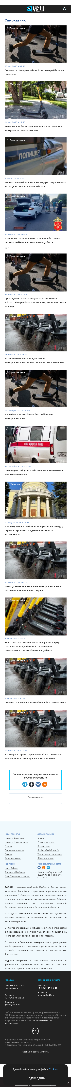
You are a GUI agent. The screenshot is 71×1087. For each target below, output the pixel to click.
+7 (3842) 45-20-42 (47, 988)
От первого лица (13, 858)
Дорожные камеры (14, 850)
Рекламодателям (35, 797)
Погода (8, 854)
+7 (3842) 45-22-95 (14, 997)
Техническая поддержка (49, 854)
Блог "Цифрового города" (17, 876)
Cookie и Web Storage (48, 850)
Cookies (53, 1069)
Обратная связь (45, 858)
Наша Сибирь (11, 868)
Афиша (8, 846)
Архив (40, 838)
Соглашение (43, 846)
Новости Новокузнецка (16, 842)
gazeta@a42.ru (12, 1004)
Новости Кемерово (14, 838)
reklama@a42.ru (45, 995)
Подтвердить (35, 1078)
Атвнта (44, 1051)
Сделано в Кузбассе (15, 872)
